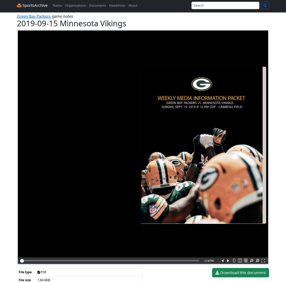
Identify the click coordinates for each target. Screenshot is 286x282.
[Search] (265, 5)
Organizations (75, 5)
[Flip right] (228, 261)
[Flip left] (222, 261)
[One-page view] (234, 261)
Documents (97, 5)
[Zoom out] (251, 261)
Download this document (242, 272)
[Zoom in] (257, 261)
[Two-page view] (240, 261)
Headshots (117, 5)
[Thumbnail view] (246, 261)
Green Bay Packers (34, 16)
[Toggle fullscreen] (263, 261)
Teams (57, 5)
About (132, 5)
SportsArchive (35, 5)
